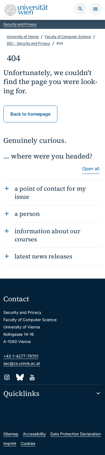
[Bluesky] (19, 377)
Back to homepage (30, 114)
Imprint (9, 443)
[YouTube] (32, 377)
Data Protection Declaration (75, 433)
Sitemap (10, 433)
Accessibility (34, 433)
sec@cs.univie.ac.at (21, 363)
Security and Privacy (20, 24)
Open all (90, 168)
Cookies (28, 443)
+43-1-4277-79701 (20, 356)
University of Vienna (23, 36)
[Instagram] (7, 377)
